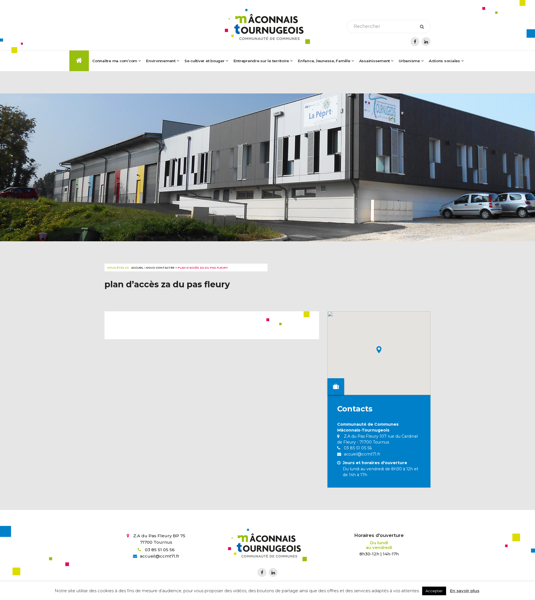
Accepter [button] (434, 591)
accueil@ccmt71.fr (361, 454)
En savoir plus (464, 590)
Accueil (137, 267)
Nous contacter (160, 267)
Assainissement (374, 61)
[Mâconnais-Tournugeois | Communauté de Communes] (267, 26)
